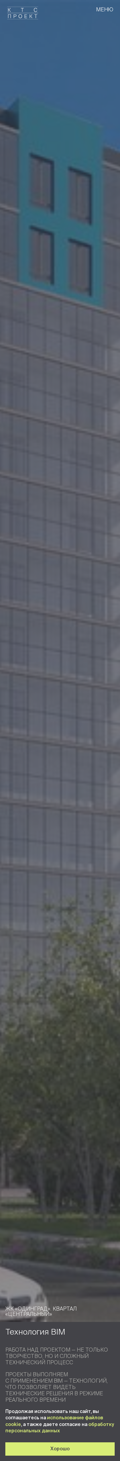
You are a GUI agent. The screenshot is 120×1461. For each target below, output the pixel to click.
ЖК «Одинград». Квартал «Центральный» (41, 1311)
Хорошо (60, 1448)
